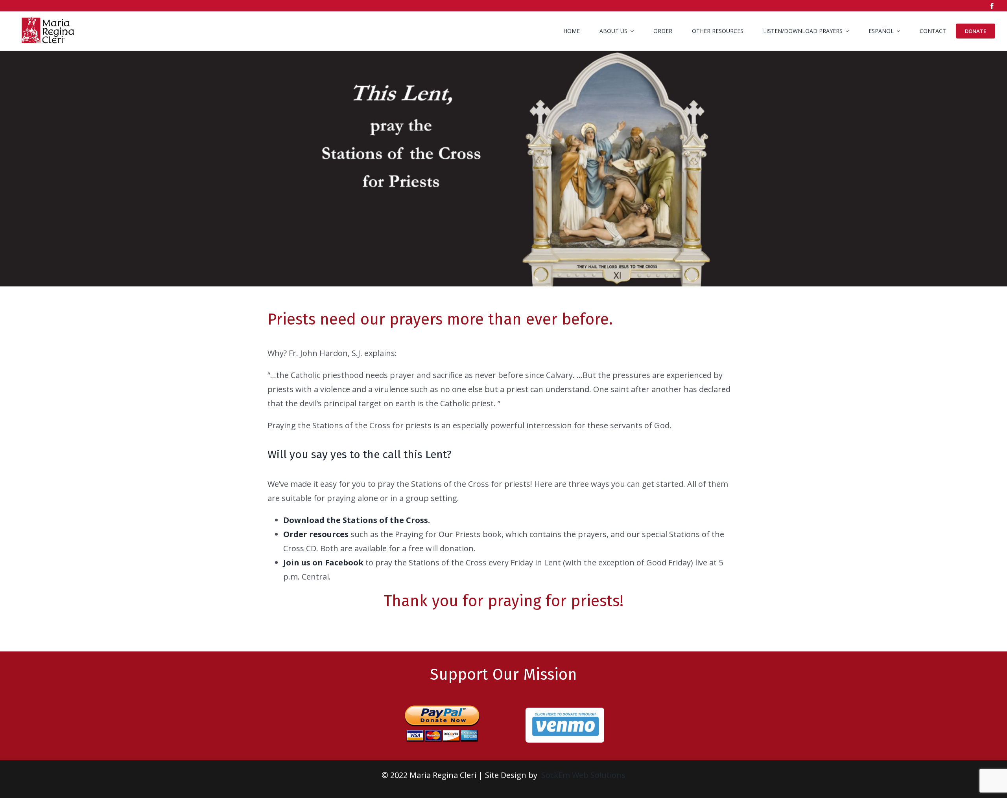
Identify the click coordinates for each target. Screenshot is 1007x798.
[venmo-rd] (565, 711)
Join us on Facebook (323, 562)
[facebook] (992, 6)
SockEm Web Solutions (583, 775)
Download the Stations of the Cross (355, 520)
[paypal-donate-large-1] (442, 701)
